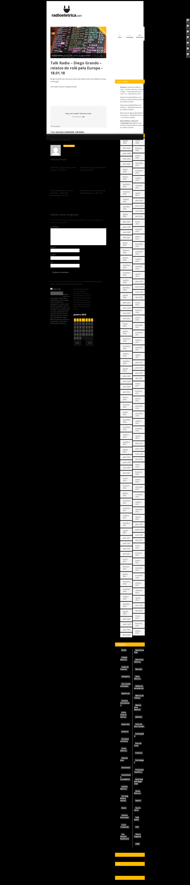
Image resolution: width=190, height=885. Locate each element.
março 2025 (125, 244)
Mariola (138, 669)
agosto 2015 (137, 518)
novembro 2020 (127, 590)
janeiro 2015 (137, 561)
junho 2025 (127, 227)
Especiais (125, 724)
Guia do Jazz (124, 759)
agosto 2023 (125, 370)
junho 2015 (139, 530)
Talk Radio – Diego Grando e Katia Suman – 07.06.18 (92, 168)
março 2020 (137, 142)
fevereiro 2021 (126, 568)
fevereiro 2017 (138, 392)
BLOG (124, 650)
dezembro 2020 (127, 583)
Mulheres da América (138, 687)
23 (77, 334)
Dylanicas (126, 693)
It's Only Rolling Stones (124, 798)
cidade (86, 289)
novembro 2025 (127, 193)
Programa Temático (139, 771)
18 (83, 331)
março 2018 (137, 304)
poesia (84, 302)
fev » (90, 343)
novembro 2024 (127, 274)
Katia (124, 808)
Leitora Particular (124, 816)
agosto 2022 (125, 451)
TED (137, 827)
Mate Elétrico (137, 677)
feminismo (77, 293)
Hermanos (126, 768)
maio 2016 (139, 454)
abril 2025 (126, 237)
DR (85, 291)
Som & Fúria (137, 809)
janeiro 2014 (137, 632)
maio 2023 (127, 387)
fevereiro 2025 (126, 251)
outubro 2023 (126, 355)
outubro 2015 (138, 503)
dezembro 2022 (127, 421)
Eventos (125, 732)
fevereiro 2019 (138, 230)
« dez (77, 343)
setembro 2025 (126, 208)
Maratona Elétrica (139, 661)
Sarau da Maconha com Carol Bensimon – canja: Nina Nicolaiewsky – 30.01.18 (61, 193)
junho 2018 (139, 287)
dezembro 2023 (127, 340)
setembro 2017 (139, 348)
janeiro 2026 (125, 178)
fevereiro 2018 (138, 311)
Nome (53, 247)
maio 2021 (127, 549)
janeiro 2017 (137, 400)
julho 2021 (126, 538)
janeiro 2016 (137, 480)
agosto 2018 (137, 275)
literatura (76, 298)
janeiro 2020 (137, 157)
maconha (60, 132)
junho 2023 (127, 381)
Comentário (54, 227)
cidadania (80, 289)
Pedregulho (139, 735)
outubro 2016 (138, 422)
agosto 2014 (137, 599)
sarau (84, 304)
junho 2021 (127, 543)
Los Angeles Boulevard (124, 836)
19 (87, 331)
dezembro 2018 (139, 245)
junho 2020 (127, 624)
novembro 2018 (139, 253)
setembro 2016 (139, 429)
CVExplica (126, 676)
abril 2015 (139, 540)
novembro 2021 (127, 509)
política (88, 302)
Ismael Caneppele (79, 296)
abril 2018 (139, 297)
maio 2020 (127, 630)
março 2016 (137, 466)
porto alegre (77, 304)
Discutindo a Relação (125, 685)
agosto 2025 (125, 215)
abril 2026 (126, 164)
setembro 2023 (126, 362)
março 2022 (125, 479)
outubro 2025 (126, 200)
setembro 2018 (139, 267)
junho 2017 (139, 368)
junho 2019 (139, 206)
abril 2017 (139, 378)
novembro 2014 (139, 576)
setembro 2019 (139, 187)
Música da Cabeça (139, 697)
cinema (76, 291)
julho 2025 (126, 222)
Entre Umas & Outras (123, 714)
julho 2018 (139, 281)
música (81, 300)
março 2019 (137, 223)
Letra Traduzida (124, 826)
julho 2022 (126, 457)
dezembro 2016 (139, 407)
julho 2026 (126, 148)
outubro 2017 (138, 341)
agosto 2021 (125, 532)
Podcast (138, 753)
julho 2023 (126, 376)
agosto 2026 (125, 142)
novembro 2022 (127, 428)
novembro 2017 (139, 333)
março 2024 (125, 325)
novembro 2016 (139, 414)
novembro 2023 (127, 347)
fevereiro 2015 (138, 554)
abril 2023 (126, 392)
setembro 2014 (139, 591)
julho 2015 (139, 524)
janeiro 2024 (125, 332)
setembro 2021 (126, 524)
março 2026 (125, 170)
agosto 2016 (137, 437)
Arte (74, 289)
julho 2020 (126, 619)
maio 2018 (139, 292)
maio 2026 (127, 159)
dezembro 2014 (139, 569)
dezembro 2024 (127, 266)
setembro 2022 (126, 443)
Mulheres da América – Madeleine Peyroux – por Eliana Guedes (131, 107)
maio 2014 (139, 605)
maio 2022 (127, 468)
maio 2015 (139, 535)
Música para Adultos (137, 707)
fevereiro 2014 (138, 624)
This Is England (137, 835)
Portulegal (139, 761)
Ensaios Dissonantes (125, 703)
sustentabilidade (84, 307)
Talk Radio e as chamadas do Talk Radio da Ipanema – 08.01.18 (92, 192)
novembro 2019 (139, 172)
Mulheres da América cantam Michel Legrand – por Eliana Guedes (132, 99)
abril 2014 (139, 611)
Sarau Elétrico (137, 792)
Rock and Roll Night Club (138, 781)
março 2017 (137, 385)
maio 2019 (139, 211)
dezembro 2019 (139, 164)
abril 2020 (126, 635)
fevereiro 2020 (138, 149)
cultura (81, 291)
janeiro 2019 (137, 238)
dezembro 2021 (127, 502)
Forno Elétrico (123, 749)
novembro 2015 (139, 495)
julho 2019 (139, 200)
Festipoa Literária (124, 740)
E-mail (53, 255)
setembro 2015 (139, 510)
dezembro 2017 (139, 326)
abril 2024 (126, 318)
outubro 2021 (126, 517)
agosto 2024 (125, 296)
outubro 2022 (126, 436)
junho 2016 (139, 449)
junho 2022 (127, 462)
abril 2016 (139, 459)
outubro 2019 (138, 179)
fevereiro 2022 (126, 487)
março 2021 (125, 560)
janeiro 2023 (125, 413)
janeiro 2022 (125, 494)
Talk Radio (103, 30)
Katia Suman (69, 146)
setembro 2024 (126, 289)
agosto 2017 (137, 356)
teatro (75, 309)
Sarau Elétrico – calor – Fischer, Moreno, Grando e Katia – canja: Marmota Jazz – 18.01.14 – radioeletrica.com (132, 90)
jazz (87, 296)
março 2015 (137, 546)
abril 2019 (139, 216)
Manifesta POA (139, 651)
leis (90, 296)
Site (51, 262)
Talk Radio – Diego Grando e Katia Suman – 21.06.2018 (63, 168)
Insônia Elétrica (124, 788)
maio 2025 (127, 232)
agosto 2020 (125, 613)
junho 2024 (127, 308)
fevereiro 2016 (138, 473)
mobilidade (69, 132)
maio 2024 (127, 313)
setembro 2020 (126, 605)
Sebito (138, 801)
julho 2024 (126, 303)
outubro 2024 (126, 281)
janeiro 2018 (137, 319)
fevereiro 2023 (126, 406)
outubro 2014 (138, 584)
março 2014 (137, 617)
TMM (137, 844)
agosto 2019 (137, 194)
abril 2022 (126, 473)
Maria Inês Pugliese (127, 113)
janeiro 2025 (125, 259)
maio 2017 (139, 373)
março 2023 (125, 398)
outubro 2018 (138, 260)
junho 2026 (127, 153)
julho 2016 (139, 443)
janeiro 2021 (125, 575)
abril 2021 (126, 554)
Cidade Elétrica (123, 658)
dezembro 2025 (127, 185)
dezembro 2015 (139, 488)
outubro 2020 (126, 598)
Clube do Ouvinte (124, 668)
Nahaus (138, 717)
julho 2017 (139, 362)
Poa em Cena (138, 744)
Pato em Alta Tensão (139, 725)
